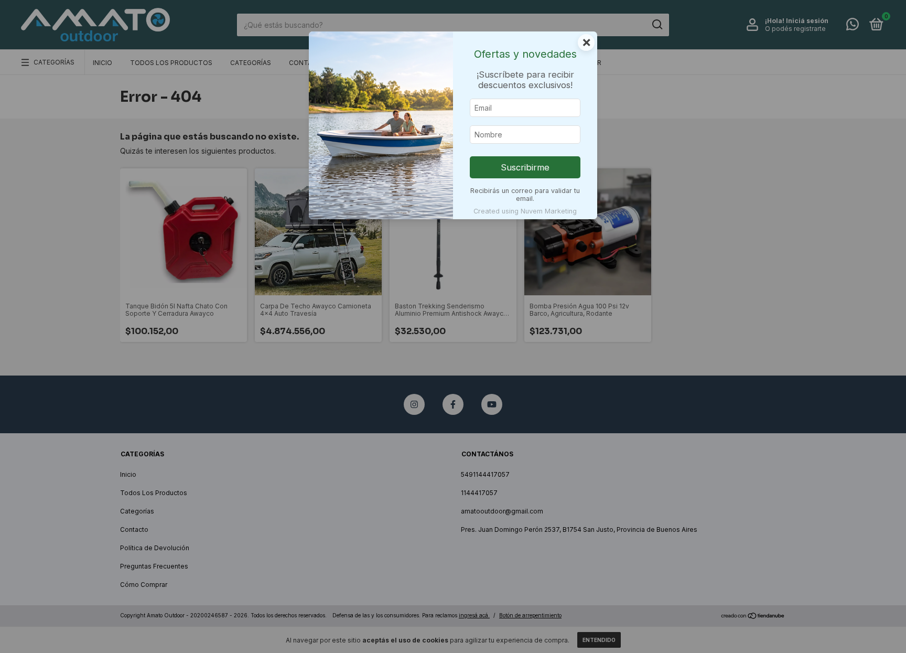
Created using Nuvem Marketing (525, 211)
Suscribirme (525, 167)
